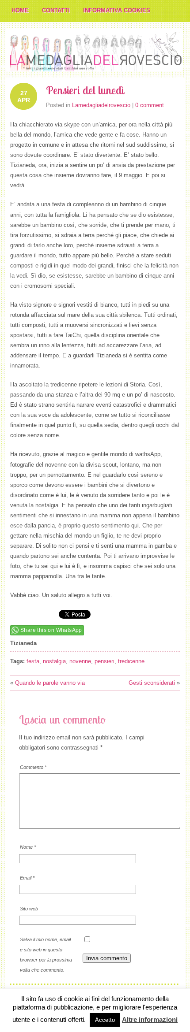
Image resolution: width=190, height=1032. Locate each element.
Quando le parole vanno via (50, 682)
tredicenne (131, 661)
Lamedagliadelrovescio (101, 105)
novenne (80, 661)
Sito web (29, 908)
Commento (33, 767)
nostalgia (54, 661)
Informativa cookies (116, 10)
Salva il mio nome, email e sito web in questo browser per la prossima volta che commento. (46, 955)
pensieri (104, 661)
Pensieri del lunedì (85, 90)
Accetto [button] (105, 1020)
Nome (28, 847)
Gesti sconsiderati (152, 682)
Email (27, 877)
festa (33, 661)
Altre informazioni (150, 1019)
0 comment (149, 105)
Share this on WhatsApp (51, 630)
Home (20, 10)
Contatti (56, 10)
